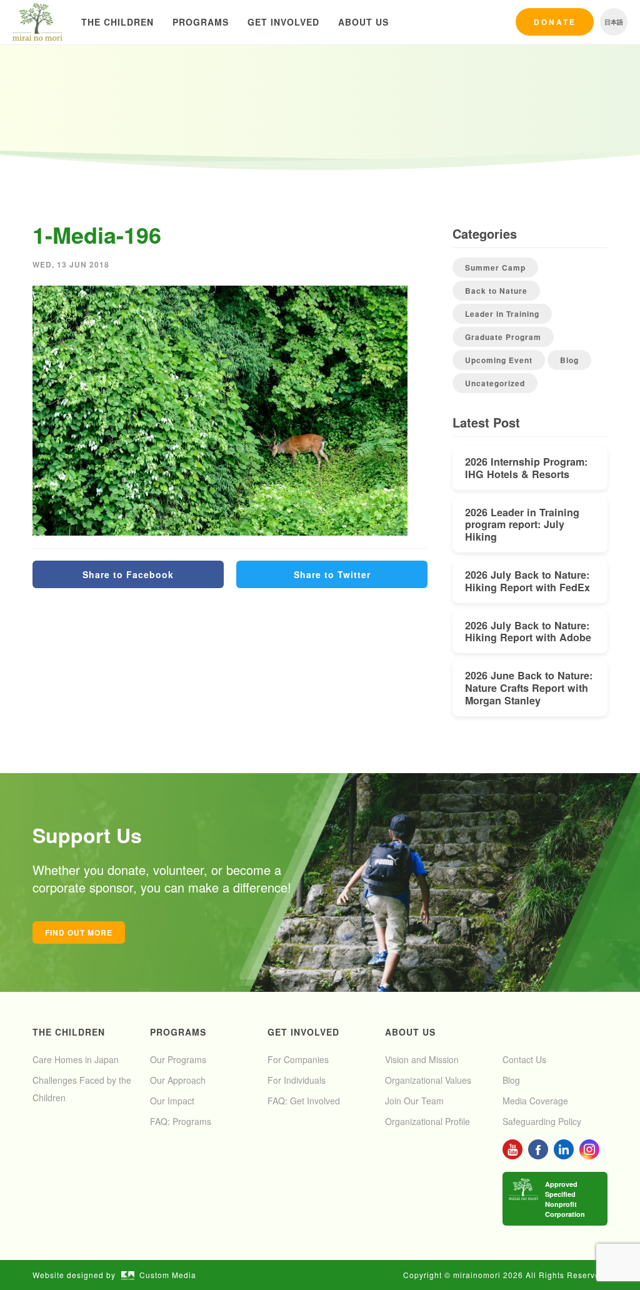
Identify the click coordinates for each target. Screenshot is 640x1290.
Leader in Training (502, 313)
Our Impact (172, 1100)
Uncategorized (495, 383)
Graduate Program (503, 336)
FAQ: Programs (180, 1121)
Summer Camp (495, 267)
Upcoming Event (498, 360)
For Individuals (297, 1080)
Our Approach (178, 1080)
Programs (200, 22)
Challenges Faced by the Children (81, 1089)
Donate (555, 22)
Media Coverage (535, 1100)
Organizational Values (428, 1080)
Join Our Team (414, 1100)
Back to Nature (496, 290)
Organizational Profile (427, 1121)
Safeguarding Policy (541, 1121)
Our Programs (178, 1059)
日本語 (613, 22)
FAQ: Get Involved (304, 1100)
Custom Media (167, 1274)
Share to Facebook (128, 574)
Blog (569, 360)
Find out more (78, 932)
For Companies (298, 1059)
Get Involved (283, 22)
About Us (363, 22)
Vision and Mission (422, 1059)
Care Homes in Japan (75, 1059)
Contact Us (524, 1059)
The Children (117, 22)
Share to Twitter (332, 574)
